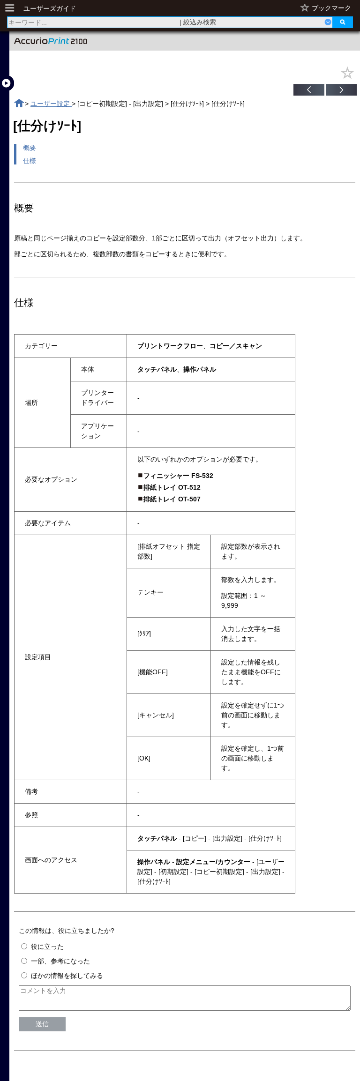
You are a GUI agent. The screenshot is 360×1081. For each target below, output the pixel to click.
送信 (42, 1024)
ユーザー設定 (51, 103)
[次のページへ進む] (341, 91)
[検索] (342, 22)
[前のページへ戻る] (308, 91)
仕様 (29, 160)
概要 (29, 147)
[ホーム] (19, 103)
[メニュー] (12, 8)
